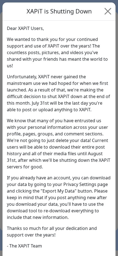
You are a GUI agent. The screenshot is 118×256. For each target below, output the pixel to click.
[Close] (107, 11)
